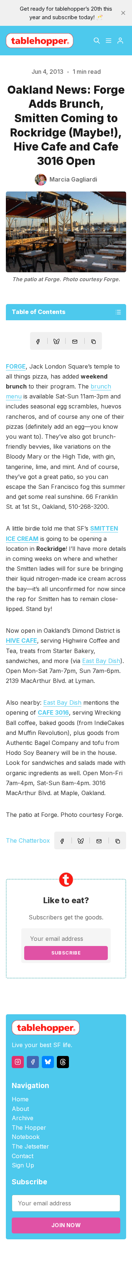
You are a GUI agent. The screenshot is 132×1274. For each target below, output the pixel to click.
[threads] (63, 1062)
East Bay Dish (101, 660)
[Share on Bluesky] (56, 342)
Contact (22, 1156)
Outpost (52, 1261)
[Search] (97, 40)
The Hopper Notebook (29, 1132)
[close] (123, 13)
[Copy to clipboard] (94, 342)
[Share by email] (74, 341)
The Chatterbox (28, 840)
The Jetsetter (30, 1146)
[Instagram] (18, 1062)
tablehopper (47, 1252)
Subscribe (66, 953)
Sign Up (23, 1165)
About (20, 1108)
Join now (66, 1225)
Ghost (109, 1252)
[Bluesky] (48, 1062)
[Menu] (108, 40)
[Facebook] (33, 1062)
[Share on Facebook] (37, 341)
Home (20, 1099)
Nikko (82, 1261)
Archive (22, 1118)
